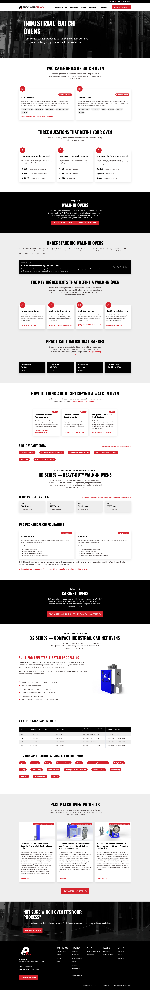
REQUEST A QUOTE (28, 977)
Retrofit (59, 954)
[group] (75, 34)
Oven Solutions (61, 7)
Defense (74, 965)
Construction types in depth (86, 324)
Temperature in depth (29, 325)
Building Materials (77, 958)
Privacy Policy (106, 985)
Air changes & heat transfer (54, 569)
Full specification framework (82, 401)
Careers (120, 954)
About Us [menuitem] (103, 7)
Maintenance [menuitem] (127, 1)
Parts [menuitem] (119, 1)
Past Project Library (108, 954)
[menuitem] (61, 7)
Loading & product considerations (42, 431)
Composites (75, 972)
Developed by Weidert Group (122, 985)
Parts (58, 961)
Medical (74, 961)
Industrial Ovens (61, 951)
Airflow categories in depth (60, 325)
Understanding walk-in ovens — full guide (37, 116)
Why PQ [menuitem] (83, 7)
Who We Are (121, 951)
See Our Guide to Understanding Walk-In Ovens (75, 223)
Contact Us (121, 958)
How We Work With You (93, 951)
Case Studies (90, 954)
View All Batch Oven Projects (75, 891)
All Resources (106, 951)
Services (59, 958)
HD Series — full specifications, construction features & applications (105, 498)
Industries (74, 7)
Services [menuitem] (112, 1)
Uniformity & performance (74, 432)
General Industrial (77, 975)
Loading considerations (77, 569)
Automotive (75, 954)
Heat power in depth (114, 325)
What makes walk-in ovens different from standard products (75, 614)
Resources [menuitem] (93, 7)
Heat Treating (76, 968)
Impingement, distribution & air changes (115, 446)
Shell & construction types (102, 432)
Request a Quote (121, 7)
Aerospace (75, 951)
